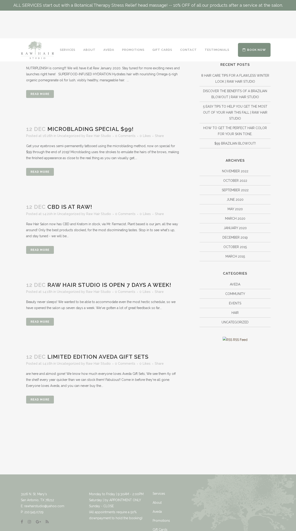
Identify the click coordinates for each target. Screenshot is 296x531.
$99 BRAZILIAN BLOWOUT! (235, 143)
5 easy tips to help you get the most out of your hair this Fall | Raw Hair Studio (235, 112)
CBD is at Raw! (69, 206)
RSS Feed (239, 340)
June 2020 (235, 199)
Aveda (235, 284)
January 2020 (235, 228)
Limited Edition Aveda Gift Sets (97, 356)
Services (159, 493)
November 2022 (235, 171)
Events (235, 303)
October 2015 (235, 247)
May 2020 (235, 209)
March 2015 (235, 256)
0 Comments (125, 136)
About (157, 502)
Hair (235, 313)
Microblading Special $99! (90, 129)
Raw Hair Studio (98, 136)
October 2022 (235, 180)
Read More (40, 94)
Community (235, 294)
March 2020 (235, 218)
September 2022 (235, 190)
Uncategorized (68, 136)
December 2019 (235, 237)
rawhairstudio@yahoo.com (44, 506)
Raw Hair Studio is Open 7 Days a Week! (109, 285)
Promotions (161, 520)
